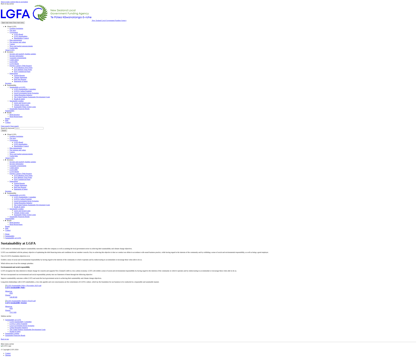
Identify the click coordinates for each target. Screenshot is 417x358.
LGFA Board (18, 34)
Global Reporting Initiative (23, 95)
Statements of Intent (20, 81)
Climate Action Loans (21, 105)
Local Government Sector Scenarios (26, 93)
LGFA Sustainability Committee (25, 89)
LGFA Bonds (14, 64)
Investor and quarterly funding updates (23, 54)
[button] (10, 126)
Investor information (16, 56)
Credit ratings (14, 60)
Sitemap (8, 355)
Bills (6, 120)
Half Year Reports (20, 79)
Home (7, 234)
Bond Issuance (15, 115)
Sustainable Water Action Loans (25, 107)
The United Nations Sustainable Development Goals (32, 97)
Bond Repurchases (16, 116)
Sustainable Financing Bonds (20, 109)
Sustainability (11, 85)
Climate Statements (20, 77)
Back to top (5, 339)
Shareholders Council (21, 38)
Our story (13, 30)
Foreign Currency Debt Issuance (21, 66)
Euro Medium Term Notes (23, 69)
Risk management (16, 40)
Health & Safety (19, 99)
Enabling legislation (16, 28)
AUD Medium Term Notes (23, 68)
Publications (14, 73)
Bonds (9, 113)
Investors (10, 52)
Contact (8, 122)
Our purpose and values (18, 42)
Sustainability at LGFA (17, 87)
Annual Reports (19, 75)
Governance (14, 32)
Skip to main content (8, 2)
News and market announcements (21, 46)
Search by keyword (7, 128)
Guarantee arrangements (18, 58)
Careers (12, 44)
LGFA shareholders (20, 36)
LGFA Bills (14, 62)
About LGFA (11, 26)
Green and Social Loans (22, 103)
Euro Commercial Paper (22, 71)
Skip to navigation (21, 2)
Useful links (14, 48)
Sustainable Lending (17, 101)
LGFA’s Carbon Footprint (23, 91)
